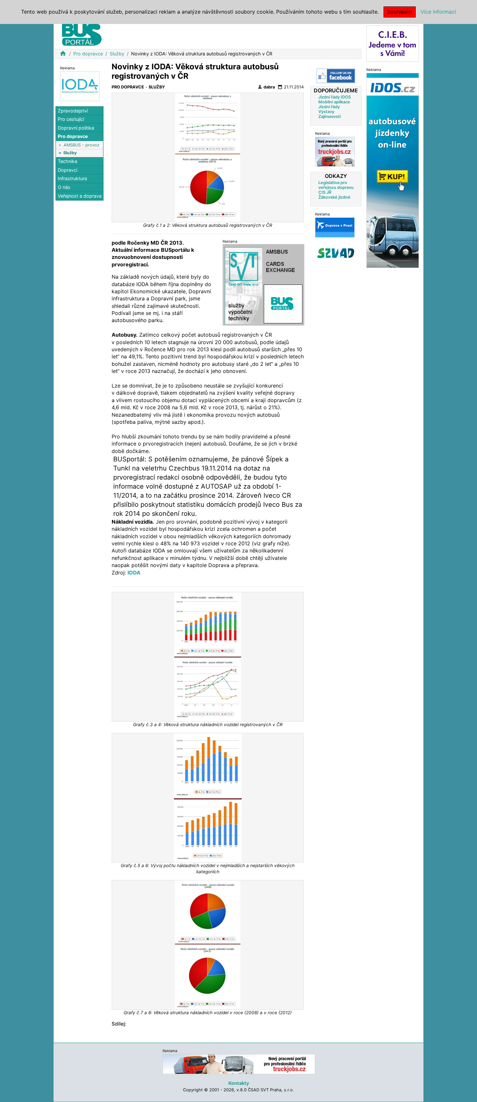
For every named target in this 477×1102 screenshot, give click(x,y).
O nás (64, 187)
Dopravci (67, 170)
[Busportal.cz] (82, 33)
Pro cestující (71, 119)
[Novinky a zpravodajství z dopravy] (335, 227)
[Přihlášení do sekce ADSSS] (335, 253)
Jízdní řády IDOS (334, 97)
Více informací (438, 11)
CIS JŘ (324, 192)
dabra (266, 86)
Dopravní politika (76, 128)
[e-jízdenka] (392, 170)
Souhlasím (399, 11)
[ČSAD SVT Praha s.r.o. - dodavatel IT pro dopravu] (263, 284)
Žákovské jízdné (334, 197)
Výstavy (326, 111)
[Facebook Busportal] (335, 75)
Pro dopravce (88, 53)
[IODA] (80, 85)
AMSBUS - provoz (81, 145)
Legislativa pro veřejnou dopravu (336, 185)
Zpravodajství (73, 110)
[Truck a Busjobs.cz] (335, 151)
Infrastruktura (72, 178)
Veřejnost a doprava (80, 196)
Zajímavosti (329, 116)
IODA (134, 572)
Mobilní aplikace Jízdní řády (334, 104)
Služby (117, 53)
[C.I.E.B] (392, 43)
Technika (67, 161)
